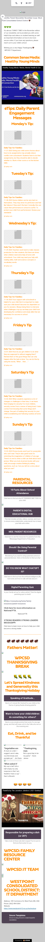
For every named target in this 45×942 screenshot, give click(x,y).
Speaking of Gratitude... (22, 698)
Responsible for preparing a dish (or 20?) (22, 834)
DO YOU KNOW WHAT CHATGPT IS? (22, 570)
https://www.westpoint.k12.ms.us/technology (20, 909)
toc (2, 16)
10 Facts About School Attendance (23, 492)
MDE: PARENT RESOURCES (22, 531)
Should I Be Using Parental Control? (22, 549)
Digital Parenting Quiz (22, 587)
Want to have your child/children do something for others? (22, 715)
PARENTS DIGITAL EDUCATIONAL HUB (22, 512)
